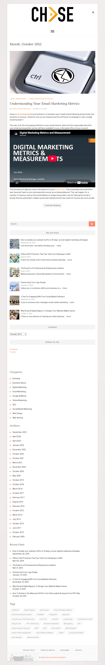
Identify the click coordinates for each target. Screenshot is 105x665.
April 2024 (17, 436)
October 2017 (18, 493)
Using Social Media (76, 633)
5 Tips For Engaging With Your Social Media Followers (34, 579)
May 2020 (17, 476)
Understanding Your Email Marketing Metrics (44, 103)
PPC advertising (33, 624)
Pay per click (16, 624)
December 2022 (19, 450)
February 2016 (19, 506)
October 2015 (18, 510)
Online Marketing (20, 400)
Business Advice (19, 383)
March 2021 (17, 463)
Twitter (13, 352)
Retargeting (68, 624)
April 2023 (17, 441)
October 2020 (18, 471)
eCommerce (44, 610)
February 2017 (19, 497)
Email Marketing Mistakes (22, 614)
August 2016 (18, 502)
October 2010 (18, 532)
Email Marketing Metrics (41, 99)
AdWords (15, 610)
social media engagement (21, 633)
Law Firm (43, 619)
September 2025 (20, 432)
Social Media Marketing (22, 409)
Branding (16, 378)
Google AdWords (19, 396)
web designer (17, 637)
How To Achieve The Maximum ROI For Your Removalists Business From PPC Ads (46, 593)
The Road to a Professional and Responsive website (34, 565)
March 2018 (17, 489)
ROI (79, 624)
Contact (78, 650)
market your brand (85, 619)
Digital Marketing (20, 387)
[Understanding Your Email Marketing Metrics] (52, 72)
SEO (14, 405)
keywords (66, 614)
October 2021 (18, 458)
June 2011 (17, 528)
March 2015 (17, 515)
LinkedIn (55, 619)
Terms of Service (48, 650)
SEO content (55, 628)
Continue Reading (52, 205)
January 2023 (18, 445)
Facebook (14, 349)
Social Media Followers (44, 633)
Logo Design (67, 619)
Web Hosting (18, 418)
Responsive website (51, 624)
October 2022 (18, 454)
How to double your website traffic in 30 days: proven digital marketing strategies (46, 551)
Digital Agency (29, 610)
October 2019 (18, 480)
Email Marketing (18, 99)
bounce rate (60, 189)
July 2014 (17, 519)
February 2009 (19, 537)
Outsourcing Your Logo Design (25, 572)
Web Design (17, 413)
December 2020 (19, 467)
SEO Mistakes (71, 628)
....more (58, 246)
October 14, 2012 (40, 109)
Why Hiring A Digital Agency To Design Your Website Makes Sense (40, 586)
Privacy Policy (29, 650)
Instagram (53, 614)
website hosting (33, 637)
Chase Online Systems (21, 109)
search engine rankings (20, 628)
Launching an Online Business (23, 619)
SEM (36, 628)
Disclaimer (64, 650)
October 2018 (18, 484)
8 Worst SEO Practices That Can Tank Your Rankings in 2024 (37, 558)
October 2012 (18, 524)
